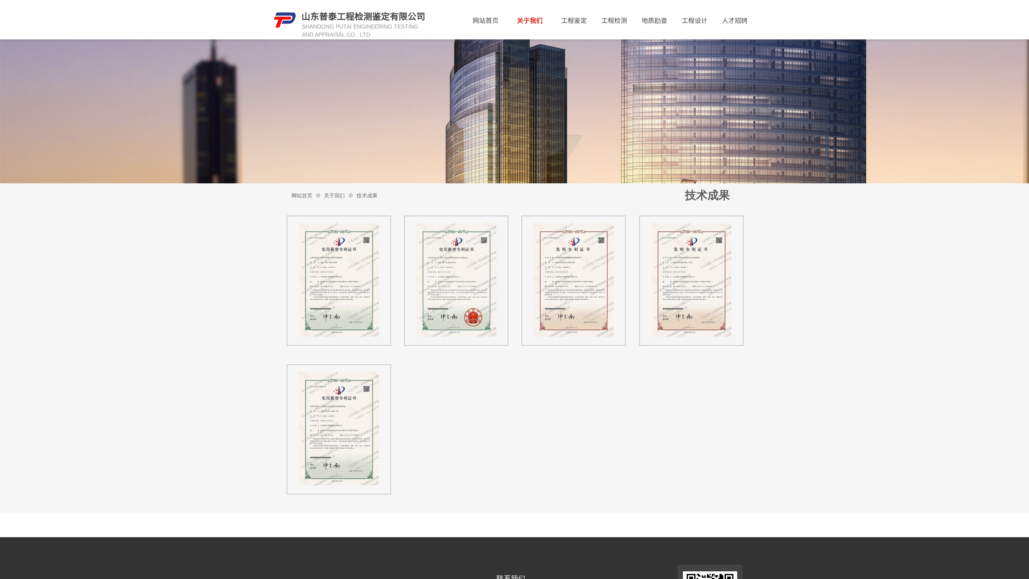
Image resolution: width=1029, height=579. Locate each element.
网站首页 (485, 20)
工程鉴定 (574, 20)
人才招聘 (735, 20)
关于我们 (530, 20)
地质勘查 (654, 20)
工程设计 (694, 20)
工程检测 (614, 20)
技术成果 (367, 196)
